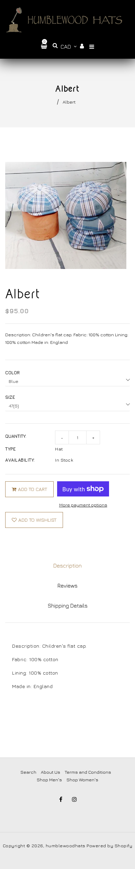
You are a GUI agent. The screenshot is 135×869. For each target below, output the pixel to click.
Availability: (20, 460)
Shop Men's (49, 779)
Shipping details (68, 605)
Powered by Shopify (109, 845)
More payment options (83, 505)
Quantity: (15, 436)
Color (12, 372)
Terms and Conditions (88, 772)
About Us (50, 772)
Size (10, 397)
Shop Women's (82, 779)
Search (28, 772)
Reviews (67, 585)
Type (10, 449)
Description (67, 565)
